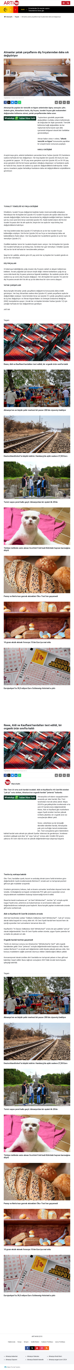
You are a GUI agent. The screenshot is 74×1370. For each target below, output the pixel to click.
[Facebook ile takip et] (27, 1348)
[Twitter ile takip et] (32, 1348)
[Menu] (63, 3)
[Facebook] (5, 102)
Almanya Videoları (33, 1356)
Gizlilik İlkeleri (35, 1342)
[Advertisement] (37, 34)
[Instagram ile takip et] (41, 1348)
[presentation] (10, 9)
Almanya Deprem (11, 1360)
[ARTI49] (11, 3)
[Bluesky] (12, 102)
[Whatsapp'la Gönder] (19, 102)
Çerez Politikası (60, 1342)
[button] (60, 102)
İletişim (26, 1342)
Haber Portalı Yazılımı (13, 1367)
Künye (19, 1342)
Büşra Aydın (15, 784)
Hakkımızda (11, 1342)
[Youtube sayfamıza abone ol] (37, 1348)
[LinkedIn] (16, 102)
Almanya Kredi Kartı (55, 1356)
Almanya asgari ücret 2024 (58, 1360)
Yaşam (17, 17)
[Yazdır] (56, 102)
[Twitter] (8, 102)
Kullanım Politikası (47, 1342)
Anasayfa (9, 17)
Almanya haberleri (12, 1356)
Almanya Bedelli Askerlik (35, 1360)
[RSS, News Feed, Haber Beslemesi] (46, 1348)
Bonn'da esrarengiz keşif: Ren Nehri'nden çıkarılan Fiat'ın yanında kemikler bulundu (39, 9)
